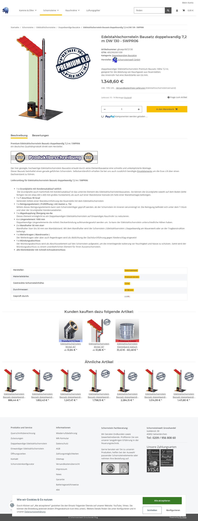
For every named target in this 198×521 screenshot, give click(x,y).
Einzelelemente (144, 171)
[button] (177, 10)
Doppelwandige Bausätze (124, 55)
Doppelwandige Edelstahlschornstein (29, 443)
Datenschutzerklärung (35, 511)
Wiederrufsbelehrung (66, 433)
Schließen (152, 510)
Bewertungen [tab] (40, 135)
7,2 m (127, 284)
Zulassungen (17, 438)
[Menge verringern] (104, 109)
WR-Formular (62, 438)
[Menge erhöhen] (139, 109)
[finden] (168, 10)
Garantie (60, 479)
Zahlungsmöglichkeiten (67, 453)
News (58, 474)
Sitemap (60, 459)
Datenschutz (62, 443)
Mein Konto (187, 2)
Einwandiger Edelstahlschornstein (27, 448)
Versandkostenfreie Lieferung (130, 88)
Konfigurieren (173, 510)
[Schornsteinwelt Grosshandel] (5, 10)
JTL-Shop (182, 517)
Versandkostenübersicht (68, 464)
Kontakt (14, 459)
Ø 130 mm (129, 290)
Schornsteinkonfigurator (22, 464)
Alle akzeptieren (162, 500)
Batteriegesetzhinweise (67, 484)
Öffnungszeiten (18, 453)
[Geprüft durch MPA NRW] (127, 296)
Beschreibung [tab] (19, 135)
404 (58, 489)
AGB (58, 448)
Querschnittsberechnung (23, 433)
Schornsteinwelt (131, 270)
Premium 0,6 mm (132, 277)
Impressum (61, 469)
